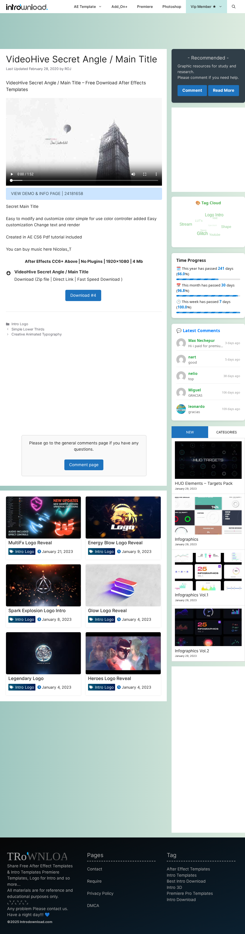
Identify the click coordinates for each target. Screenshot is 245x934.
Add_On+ (119, 6)
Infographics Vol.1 (191, 595)
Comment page (84, 464)
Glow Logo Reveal (107, 610)
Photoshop (171, 6)
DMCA (93, 905)
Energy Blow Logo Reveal (115, 542)
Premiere (145, 6)
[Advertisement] (122, 28)
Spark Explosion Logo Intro (37, 610)
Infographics (186, 539)
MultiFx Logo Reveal (30, 542)
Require (94, 881)
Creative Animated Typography (36, 334)
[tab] (190, 432)
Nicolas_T (62, 249)
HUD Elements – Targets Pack (204, 483)
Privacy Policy (100, 893)
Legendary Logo (26, 678)
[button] (233, 6)
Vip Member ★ (203, 6)
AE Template (85, 6)
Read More (223, 90)
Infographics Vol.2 (192, 650)
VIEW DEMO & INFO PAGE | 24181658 (47, 193)
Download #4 (83, 295)
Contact (94, 869)
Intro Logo (19, 324)
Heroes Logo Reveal (109, 678)
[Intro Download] (27, 6)
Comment (192, 90)
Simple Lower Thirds (28, 329)
